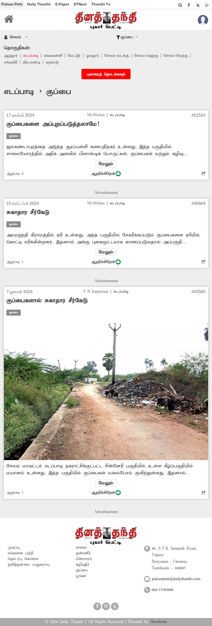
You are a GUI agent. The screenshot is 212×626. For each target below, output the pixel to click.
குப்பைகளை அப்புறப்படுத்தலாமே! (52, 124)
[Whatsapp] (207, 5)
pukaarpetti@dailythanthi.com (176, 579)
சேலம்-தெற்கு (146, 56)
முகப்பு (14, 547)
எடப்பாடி (30, 56)
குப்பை (82, 570)
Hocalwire (158, 622)
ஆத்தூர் (11, 56)
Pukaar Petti (11, 4)
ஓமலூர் (92, 56)
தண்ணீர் (83, 553)
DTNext (80, 4)
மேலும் (106, 164)
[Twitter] (198, 5)
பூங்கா (81, 576)
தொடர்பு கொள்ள (23, 559)
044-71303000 (162, 590)
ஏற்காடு (52, 62)
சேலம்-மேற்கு (176, 56)
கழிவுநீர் (82, 565)
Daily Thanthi (39, 4)
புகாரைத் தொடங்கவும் (106, 74)
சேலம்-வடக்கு (116, 56)
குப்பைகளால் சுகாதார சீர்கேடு (47, 300)
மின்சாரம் (84, 559)
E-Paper (62, 4)
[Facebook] (189, 5)
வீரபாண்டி (31, 62)
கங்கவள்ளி (53, 56)
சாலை (81, 547)
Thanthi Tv (100, 4)
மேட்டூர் (74, 56)
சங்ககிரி (10, 62)
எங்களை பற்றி (20, 553)
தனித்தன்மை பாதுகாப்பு (28, 565)
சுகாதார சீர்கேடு (27, 212)
